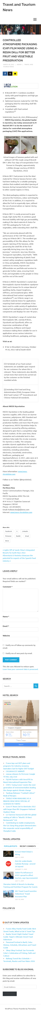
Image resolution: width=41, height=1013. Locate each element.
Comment (7, 586)
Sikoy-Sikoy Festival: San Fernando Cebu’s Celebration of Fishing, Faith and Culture (19, 953)
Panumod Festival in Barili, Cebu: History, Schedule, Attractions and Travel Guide (19, 945)
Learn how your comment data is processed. (20, 669)
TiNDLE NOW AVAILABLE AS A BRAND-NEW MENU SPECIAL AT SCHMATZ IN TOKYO (17, 801)
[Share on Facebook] (5, 74)
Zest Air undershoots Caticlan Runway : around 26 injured (25, 863)
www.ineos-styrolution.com (21, 512)
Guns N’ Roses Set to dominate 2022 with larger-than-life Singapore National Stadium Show (19, 809)
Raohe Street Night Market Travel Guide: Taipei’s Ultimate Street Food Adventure (18, 937)
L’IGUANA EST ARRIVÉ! (15, 771)
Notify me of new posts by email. (19, 653)
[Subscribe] (15, 74)
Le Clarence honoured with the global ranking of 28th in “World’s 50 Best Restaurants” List (19, 817)
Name (6, 616)
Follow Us (9, 908)
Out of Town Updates (17, 922)
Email (6, 626)
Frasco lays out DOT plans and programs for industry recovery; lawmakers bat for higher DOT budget (18, 766)
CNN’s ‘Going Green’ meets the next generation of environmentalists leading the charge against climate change (19, 787)
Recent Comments (28, 846)
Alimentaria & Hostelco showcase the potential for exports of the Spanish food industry (19, 558)
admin (19, 64)
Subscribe (10, 994)
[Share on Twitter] (10, 74)
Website (6, 635)
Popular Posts (10, 846)
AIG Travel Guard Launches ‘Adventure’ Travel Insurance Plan (26, 894)
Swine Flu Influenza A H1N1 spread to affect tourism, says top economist (26, 875)
